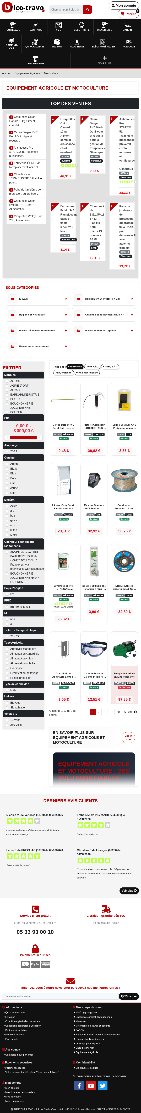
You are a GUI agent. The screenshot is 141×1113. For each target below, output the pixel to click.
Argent (14, 463)
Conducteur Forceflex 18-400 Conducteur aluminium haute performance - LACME (124, 507)
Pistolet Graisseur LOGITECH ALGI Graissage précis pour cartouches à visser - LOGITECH (94, 426)
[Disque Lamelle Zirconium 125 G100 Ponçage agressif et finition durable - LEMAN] (124, 561)
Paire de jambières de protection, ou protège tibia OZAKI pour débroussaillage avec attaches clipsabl (126, 227)
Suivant (129, 712)
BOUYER (16, 412)
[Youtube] (91, 1085)
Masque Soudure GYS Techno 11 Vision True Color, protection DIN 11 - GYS (94, 507)
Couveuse (16, 668)
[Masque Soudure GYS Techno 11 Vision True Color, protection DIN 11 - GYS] (94, 480)
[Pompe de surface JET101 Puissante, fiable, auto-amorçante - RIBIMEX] (124, 649)
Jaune (14, 488)
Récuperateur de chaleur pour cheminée (97, 1034)
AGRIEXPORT (19, 385)
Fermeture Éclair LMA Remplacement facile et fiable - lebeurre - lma (67, 219)
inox (12, 525)
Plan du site (11, 1039)
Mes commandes (14, 1101)
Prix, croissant (63, 372)
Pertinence (75, 366)
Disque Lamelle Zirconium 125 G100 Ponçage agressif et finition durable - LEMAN (124, 587)
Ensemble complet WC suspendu (93, 1016)
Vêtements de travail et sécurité (92, 1025)
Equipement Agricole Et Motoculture (36, 73)
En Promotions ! (20, 606)
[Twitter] (102, 1085)
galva (13, 520)
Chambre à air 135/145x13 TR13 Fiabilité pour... (25, 178)
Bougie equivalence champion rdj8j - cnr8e (94, 587)
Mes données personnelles (20, 1092)
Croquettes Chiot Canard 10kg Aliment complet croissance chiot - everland (67, 136)
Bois (13, 478)
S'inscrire (130, 996)
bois (12, 515)
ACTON (15, 381)
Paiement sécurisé (15, 1067)
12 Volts (15, 719)
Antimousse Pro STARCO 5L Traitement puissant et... (23, 151)
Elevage (15, 702)
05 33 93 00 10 (35, 932)
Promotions (36, 63)
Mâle (13, 690)
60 (118, 712)
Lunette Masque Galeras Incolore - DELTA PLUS (94, 675)
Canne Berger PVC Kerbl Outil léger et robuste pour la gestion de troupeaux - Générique (97, 136)
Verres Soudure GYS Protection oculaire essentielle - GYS (124, 426)
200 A (13, 451)
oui (12, 624)
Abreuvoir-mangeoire (23, 648)
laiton (13, 530)
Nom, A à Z (92, 366)
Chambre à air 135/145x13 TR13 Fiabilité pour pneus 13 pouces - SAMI (97, 223)
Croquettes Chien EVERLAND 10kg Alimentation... (22, 205)
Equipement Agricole (86, 1052)
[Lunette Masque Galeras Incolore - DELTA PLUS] (94, 649)
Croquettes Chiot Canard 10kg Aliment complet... (22, 121)
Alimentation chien (21, 658)
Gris (12, 483)
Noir (12, 492)
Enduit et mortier (84, 1047)
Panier (131, 13)
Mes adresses (13, 1096)
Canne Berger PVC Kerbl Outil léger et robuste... (23, 136)
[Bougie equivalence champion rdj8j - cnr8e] (94, 561)
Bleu (13, 473)
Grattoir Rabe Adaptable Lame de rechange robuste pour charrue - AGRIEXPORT (63, 675)
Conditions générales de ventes (22, 1021)
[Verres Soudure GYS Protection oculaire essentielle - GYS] (124, 400)
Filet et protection (20, 677)
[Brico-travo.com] (23, 7)
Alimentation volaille (22, 663)
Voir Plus (104, 63)
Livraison (10, 1016)
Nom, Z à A (110, 366)
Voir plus (128, 890)
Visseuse (80, 1021)
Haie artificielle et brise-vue (90, 1039)
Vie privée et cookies (86, 1067)
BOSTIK (15, 399)
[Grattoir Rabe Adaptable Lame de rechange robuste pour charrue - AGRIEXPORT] (63, 649)
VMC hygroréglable (86, 1012)
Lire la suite (128, 737)
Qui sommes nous (15, 1012)
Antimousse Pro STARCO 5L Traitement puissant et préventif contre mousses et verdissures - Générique (126, 144)
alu (12, 510)
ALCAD (15, 390)
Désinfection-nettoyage (24, 673)
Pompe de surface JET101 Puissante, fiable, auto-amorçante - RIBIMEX (124, 675)
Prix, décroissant (88, 372)
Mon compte (125, 5)
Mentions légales (14, 1034)
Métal (13, 534)
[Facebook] (79, 1085)
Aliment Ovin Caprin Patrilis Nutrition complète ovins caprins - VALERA (63, 507)
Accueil (6, 73)
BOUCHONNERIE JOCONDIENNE (21, 405)
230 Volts (16, 724)
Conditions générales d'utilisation (23, 1025)
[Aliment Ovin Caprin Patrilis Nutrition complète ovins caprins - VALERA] (63, 480)
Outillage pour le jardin (87, 1043)
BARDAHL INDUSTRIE (24, 394)
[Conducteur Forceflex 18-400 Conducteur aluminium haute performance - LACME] (124, 480)
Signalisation (18, 707)
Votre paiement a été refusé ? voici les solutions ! (32, 1072)
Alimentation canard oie (24, 653)
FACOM (79, 1030)
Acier (13, 505)
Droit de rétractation (16, 1030)
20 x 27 (14, 636)
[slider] (7, 437)
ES (12, 594)
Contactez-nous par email (19, 1054)
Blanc (13, 468)
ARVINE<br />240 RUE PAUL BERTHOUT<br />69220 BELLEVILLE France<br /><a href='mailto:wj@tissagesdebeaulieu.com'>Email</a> (25, 560)
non (12, 619)
